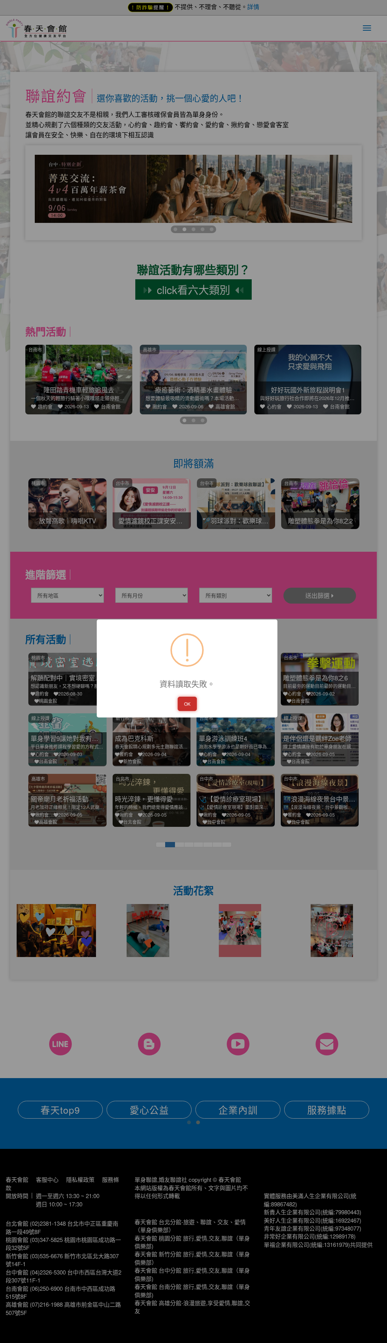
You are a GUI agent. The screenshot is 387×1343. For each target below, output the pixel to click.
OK (187, 703)
